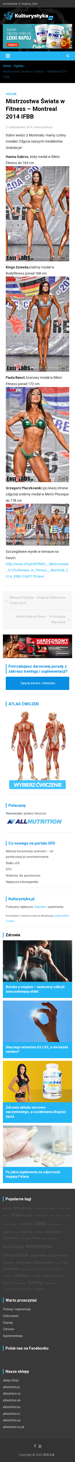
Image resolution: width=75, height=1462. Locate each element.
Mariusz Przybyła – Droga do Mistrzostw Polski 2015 (37, 600)
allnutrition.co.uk (13, 1427)
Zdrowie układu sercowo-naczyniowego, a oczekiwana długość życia (36, 1111)
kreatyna (53, 1231)
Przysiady (7, 1276)
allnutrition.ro (11, 1414)
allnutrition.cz (12, 1393)
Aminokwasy (23, 1208)
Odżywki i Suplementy (34, 1262)
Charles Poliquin (10, 1224)
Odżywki (39, 907)
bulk (67, 1215)
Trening (35, 1282)
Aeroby (7, 1208)
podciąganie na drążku (31, 1269)
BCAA (61, 1208)
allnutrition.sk (12, 1400)
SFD (9, 869)
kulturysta (10, 1238)
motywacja (13, 1246)
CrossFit (26, 1224)
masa (36, 1238)
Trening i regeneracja (17, 1309)
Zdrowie (8, 1329)
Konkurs (39, 1232)
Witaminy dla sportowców (23, 875)
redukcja (21, 1275)
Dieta (40, 1223)
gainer (7, 1232)
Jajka (16, 1232)
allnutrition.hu (11, 1407)
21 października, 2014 (19, 127)
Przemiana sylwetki (53, 1269)
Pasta (57, 1263)
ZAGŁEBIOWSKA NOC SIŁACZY (17, 1289)
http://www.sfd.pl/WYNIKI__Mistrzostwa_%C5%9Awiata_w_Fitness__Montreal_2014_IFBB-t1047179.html (37, 570)
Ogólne (11, 94)
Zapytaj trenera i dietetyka (37, 683)
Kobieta (26, 1232)
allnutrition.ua (11, 1420)
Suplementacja (12, 1336)
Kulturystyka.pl (43, 127)
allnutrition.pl (11, 1387)
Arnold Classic (41, 1208)
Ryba (32, 1276)
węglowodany (50, 1283)
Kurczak (25, 1238)
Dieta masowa (54, 1224)
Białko (18, 1214)
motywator (39, 1246)
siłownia (47, 1275)
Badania (53, 1208)
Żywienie (39, 1289)
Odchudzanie (15, 1254)
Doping (7, 1322)
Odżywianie (10, 1316)
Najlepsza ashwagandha (22, 882)
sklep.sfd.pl (11, 1380)
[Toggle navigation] (8, 55)
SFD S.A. (49, 1455)
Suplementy (20, 1283)
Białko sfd (12, 863)
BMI (52, 1215)
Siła (38, 1275)
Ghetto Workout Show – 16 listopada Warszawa (40, 619)
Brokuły (59, 1215)
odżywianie (38, 1255)
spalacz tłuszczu (34, 813)
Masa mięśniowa (50, 1238)
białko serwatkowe (37, 1215)
